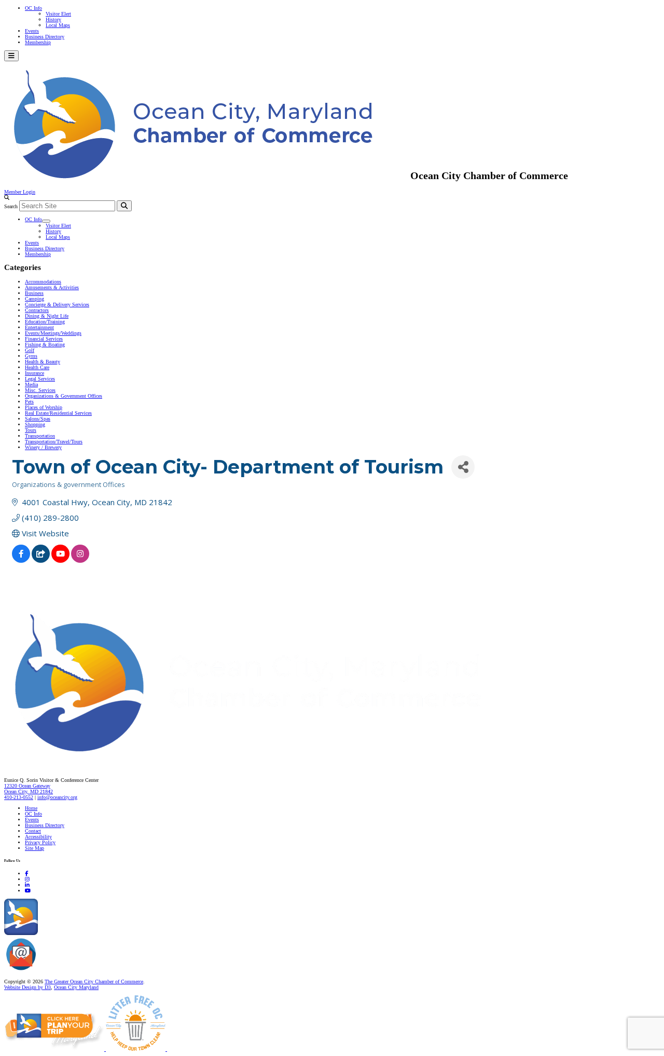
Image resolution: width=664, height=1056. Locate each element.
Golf (29, 350)
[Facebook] (26, 873)
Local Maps (58, 25)
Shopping (35, 424)
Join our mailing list (59, 970)
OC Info (33, 8)
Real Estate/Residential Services (58, 413)
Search (11, 206)
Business (34, 293)
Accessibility (38, 837)
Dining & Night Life (46, 316)
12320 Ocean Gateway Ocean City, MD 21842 (28, 788)
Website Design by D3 (27, 987)
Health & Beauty (42, 361)
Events (32, 31)
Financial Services (44, 339)
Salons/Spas (37, 419)
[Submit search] (124, 205)
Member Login (19, 192)
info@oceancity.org (57, 797)
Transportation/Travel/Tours (53, 441)
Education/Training (45, 321)
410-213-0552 (18, 797)
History (53, 19)
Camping (34, 299)
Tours (30, 430)
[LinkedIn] (27, 885)
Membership (38, 42)
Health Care (37, 367)
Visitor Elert (58, 14)
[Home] (269, 758)
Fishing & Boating (45, 344)
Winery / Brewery (43, 447)
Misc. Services (40, 390)
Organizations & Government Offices (63, 396)
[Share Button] (463, 467)
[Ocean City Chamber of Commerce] (207, 175)
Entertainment (39, 327)
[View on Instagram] (80, 559)
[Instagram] (27, 879)
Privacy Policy (40, 842)
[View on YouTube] (60, 559)
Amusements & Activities (52, 287)
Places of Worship (43, 407)
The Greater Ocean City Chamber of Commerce (94, 981)
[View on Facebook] (21, 559)
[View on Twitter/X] (41, 559)
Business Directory (44, 36)
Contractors (37, 310)
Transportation (40, 436)
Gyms (31, 356)
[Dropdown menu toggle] (46, 221)
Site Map (34, 848)
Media (31, 384)
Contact (33, 831)
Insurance (34, 373)
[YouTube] (28, 890)
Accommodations (43, 282)
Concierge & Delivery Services (57, 304)
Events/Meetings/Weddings (53, 333)
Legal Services (40, 379)
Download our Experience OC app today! (80, 933)
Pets (29, 401)
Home (31, 808)
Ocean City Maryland (76, 987)
